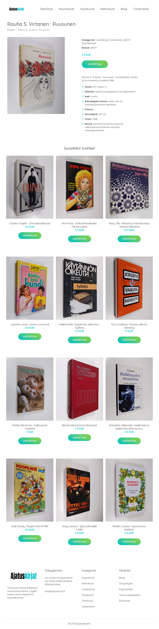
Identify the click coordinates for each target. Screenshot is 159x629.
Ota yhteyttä (126, 583)
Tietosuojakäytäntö (129, 595)
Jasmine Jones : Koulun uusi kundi (29, 324)
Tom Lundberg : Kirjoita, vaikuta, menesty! (129, 326)
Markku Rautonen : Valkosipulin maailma (29, 427)
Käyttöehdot (126, 589)
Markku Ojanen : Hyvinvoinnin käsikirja (129, 528)
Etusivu (11, 29)
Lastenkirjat (102, 39)
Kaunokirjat (66, 9)
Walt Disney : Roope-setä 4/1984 (29, 526)
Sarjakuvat (87, 9)
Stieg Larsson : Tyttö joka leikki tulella (79, 528)
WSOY (127, 39)
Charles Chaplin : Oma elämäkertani (29, 223)
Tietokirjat (46, 9)
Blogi (124, 9)
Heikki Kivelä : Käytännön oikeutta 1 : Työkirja (79, 326)
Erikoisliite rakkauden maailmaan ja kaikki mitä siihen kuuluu (129, 427)
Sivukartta (124, 600)
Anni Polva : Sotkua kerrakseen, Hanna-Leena (79, 225)
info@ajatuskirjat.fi (55, 591)
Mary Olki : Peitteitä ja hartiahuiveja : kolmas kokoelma (129, 225)
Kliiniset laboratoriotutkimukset (79, 425)
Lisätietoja (95, 64)
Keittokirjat (107, 9)
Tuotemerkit (141, 9)
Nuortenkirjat (89, 43)
